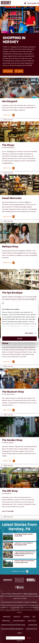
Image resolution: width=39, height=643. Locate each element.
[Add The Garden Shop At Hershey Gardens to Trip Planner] (1, 465)
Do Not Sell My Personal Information (12, 629)
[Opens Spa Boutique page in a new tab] (19, 279)
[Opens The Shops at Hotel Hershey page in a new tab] (19, 132)
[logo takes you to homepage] (6, 3)
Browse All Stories (18, 571)
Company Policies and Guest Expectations (13, 624)
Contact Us (17, 616)
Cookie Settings (32, 624)
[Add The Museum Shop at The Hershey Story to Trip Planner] (1, 415)
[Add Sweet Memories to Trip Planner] (1, 221)
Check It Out (7, 115)
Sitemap (19, 633)
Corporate (26, 616)
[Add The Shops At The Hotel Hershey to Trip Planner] (1, 173)
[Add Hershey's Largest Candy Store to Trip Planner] (1, 366)
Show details (29, 333)
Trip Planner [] (32, 3)
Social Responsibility (19, 620)
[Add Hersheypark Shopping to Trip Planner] (1, 119)
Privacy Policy (32, 620)
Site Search (19, 640)
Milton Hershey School (30, 594)
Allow (19, 338)
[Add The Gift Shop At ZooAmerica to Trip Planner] (1, 517)
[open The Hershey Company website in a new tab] (31, 580)
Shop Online (8, 71)
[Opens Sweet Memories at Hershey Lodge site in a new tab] (19, 185)
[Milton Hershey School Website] (19, 580)
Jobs (34, 616)
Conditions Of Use (31, 629)
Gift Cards (18, 71)
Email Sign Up (7, 616)
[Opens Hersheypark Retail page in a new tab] (19, 88)
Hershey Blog (6, 620)
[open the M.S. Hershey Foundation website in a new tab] (19, 587)
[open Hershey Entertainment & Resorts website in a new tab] (7, 580)
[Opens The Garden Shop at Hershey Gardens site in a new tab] (19, 427)
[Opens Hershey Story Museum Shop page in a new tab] (19, 378)
